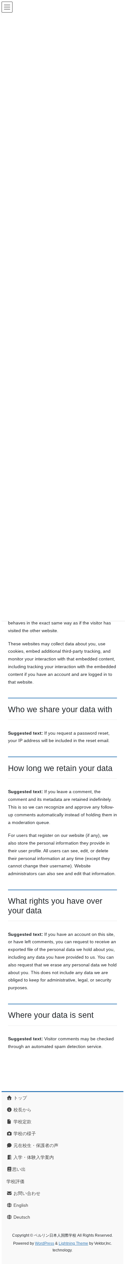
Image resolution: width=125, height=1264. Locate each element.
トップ (19, 1097)
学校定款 (21, 1121)
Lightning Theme (73, 1243)
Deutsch (21, 1217)
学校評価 (15, 1181)
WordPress (44, 1243)
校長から (21, 1109)
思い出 (19, 1169)
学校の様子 (24, 1133)
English (20, 1205)
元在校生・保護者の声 (35, 1145)
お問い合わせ (26, 1193)
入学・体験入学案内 (33, 1157)
